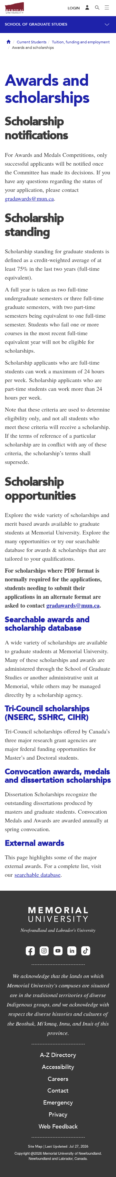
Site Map (35, 1146)
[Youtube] (58, 951)
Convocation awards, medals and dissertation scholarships (58, 776)
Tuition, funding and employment (81, 42)
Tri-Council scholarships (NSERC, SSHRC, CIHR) (47, 712)
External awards (34, 843)
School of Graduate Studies (36, 24)
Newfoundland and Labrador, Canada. (58, 1158)
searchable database (38, 874)
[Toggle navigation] (107, 8)
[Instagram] (44, 951)
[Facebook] (30, 951)
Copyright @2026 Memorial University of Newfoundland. (58, 1153)
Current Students (31, 42)
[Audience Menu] (87, 8)
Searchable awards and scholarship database (47, 623)
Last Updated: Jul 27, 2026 (66, 1146)
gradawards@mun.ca (29, 198)
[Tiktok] (85, 951)
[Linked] (71, 951)
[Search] (97, 8)
